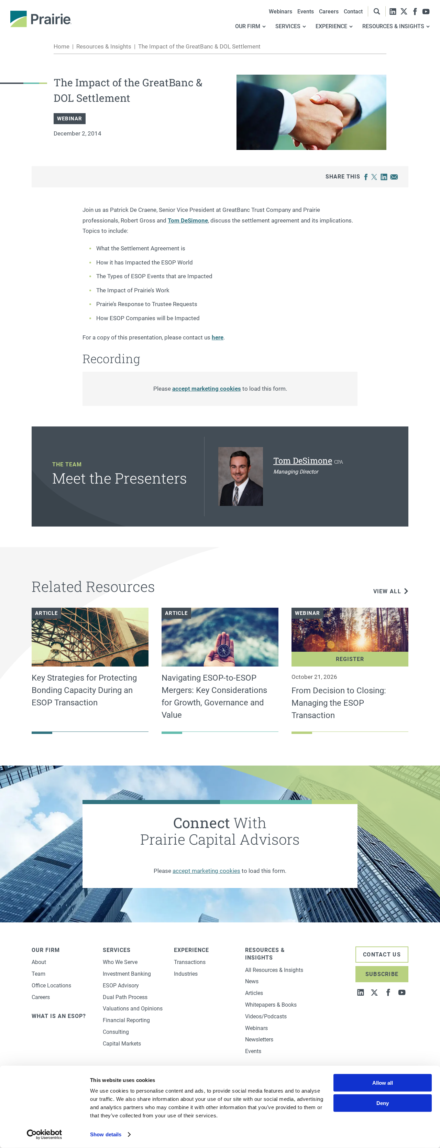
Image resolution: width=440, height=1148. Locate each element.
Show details (105, 1134)
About (39, 962)
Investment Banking (127, 974)
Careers (329, 11)
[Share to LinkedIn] (384, 176)
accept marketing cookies (206, 388)
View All (387, 591)
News (251, 981)
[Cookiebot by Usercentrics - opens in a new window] (44, 1134)
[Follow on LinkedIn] (393, 11)
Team (38, 974)
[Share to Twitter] (374, 176)
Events (305, 11)
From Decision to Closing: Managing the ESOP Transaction (339, 703)
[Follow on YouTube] (426, 11)
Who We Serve (120, 962)
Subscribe (382, 974)
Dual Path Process (125, 997)
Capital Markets (122, 1043)
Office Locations (51, 985)
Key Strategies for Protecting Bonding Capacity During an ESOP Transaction (84, 690)
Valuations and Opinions (133, 1008)
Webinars (280, 11)
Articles (254, 993)
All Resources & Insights (274, 970)
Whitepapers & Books (271, 1004)
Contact (353, 11)
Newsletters (259, 1039)
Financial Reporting (126, 1020)
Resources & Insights (103, 46)
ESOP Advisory (121, 985)
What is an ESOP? (59, 1016)
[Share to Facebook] (366, 176)
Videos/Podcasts (266, 1016)
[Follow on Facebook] (415, 11)
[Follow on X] (404, 11)
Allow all (382, 1083)
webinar (69, 119)
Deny (382, 1103)
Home (61, 46)
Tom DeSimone (188, 220)
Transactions (190, 962)
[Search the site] (377, 11)
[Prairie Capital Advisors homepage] (41, 19)
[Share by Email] (394, 177)
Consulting (116, 1032)
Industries (186, 974)
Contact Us (382, 954)
